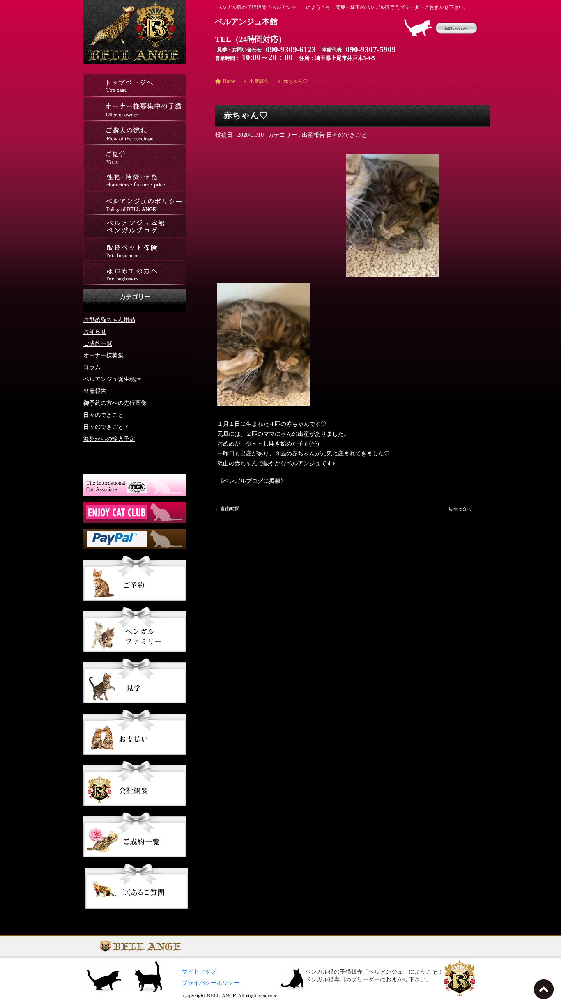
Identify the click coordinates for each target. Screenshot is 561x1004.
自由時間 (230, 509)
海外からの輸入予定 (109, 439)
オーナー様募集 (103, 355)
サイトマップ (199, 971)
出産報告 (313, 135)
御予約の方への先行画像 (115, 403)
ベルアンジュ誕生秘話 (112, 379)
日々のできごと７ (106, 427)
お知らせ (94, 332)
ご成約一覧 (97, 343)
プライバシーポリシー (210, 983)
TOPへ (545, 991)
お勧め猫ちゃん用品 (109, 320)
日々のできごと (346, 135)
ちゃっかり (460, 509)
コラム (92, 367)
